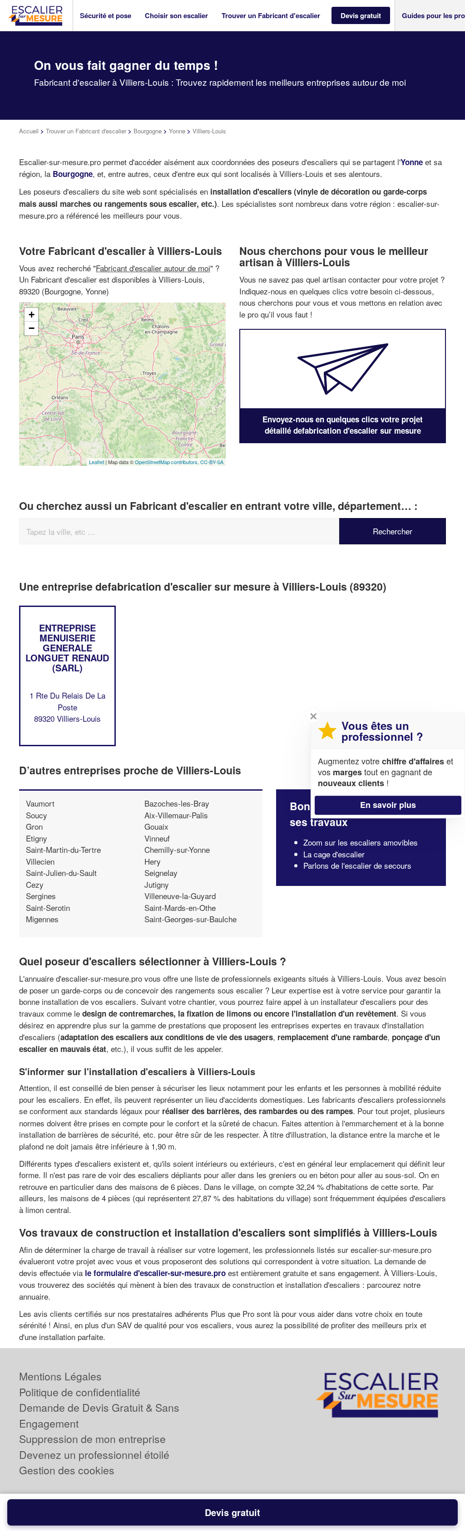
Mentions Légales (60, 1376)
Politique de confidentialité (79, 1391)
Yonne (177, 131)
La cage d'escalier (334, 854)
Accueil (29, 131)
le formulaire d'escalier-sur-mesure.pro (155, 1272)
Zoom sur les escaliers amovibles (360, 842)
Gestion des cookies (66, 1470)
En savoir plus (388, 805)
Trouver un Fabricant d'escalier (86, 131)
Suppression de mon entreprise (92, 1438)
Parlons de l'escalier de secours (357, 865)
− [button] (32, 328)
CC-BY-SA (211, 461)
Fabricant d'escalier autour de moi (153, 268)
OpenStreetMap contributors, (167, 461)
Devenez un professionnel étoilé (94, 1454)
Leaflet (96, 461)
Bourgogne (148, 131)
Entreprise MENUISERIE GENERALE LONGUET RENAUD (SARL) (67, 647)
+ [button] (32, 314)
